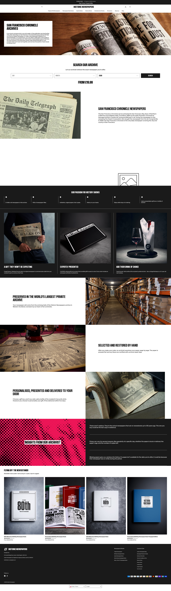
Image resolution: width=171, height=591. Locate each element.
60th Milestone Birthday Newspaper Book (97, 536)
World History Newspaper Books (120, 558)
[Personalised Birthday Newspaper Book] (65, 506)
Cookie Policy (139, 564)
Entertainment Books (99, 10)
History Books (88, 10)
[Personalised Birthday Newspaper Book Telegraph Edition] (147, 506)
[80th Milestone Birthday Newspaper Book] (24, 506)
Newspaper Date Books (68, 10)
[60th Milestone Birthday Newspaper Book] (106, 506)
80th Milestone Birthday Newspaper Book (15, 536)
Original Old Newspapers (54, 10)
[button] (42, 6)
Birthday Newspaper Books (119, 553)
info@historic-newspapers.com (10, 560)
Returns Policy (139, 560)
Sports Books (79, 10)
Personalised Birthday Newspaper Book (55, 536)
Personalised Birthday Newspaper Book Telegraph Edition (142, 536)
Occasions (109, 10)
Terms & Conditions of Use (142, 558)
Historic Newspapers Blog (142, 551)
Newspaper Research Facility (142, 553)
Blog (123, 10)
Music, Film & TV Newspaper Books (120, 560)
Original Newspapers (118, 551)
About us (117, 10)
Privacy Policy (139, 562)
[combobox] (77, 586)
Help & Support (140, 566)
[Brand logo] (15, 549)
